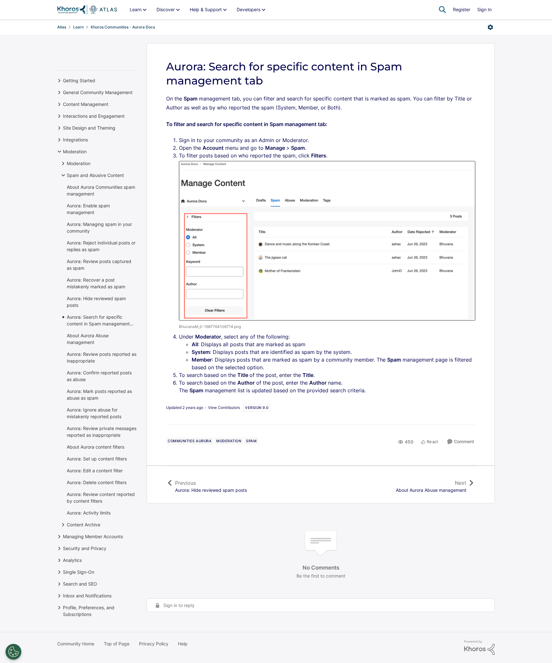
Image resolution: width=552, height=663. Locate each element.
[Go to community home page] (87, 9)
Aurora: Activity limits (89, 512)
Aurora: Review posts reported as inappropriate (101, 357)
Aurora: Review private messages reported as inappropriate (101, 432)
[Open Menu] (490, 27)
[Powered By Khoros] (479, 647)
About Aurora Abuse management (88, 339)
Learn (78, 27)
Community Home (75, 643)
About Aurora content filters (95, 447)
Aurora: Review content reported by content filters (101, 497)
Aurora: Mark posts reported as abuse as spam (99, 394)
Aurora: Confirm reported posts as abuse (99, 376)
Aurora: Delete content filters (96, 482)
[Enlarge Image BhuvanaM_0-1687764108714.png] (327, 241)
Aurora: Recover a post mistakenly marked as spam (96, 283)
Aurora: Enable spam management (88, 209)
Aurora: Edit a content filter (95, 470)
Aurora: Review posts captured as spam (99, 265)
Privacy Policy (153, 643)
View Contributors (224, 407)
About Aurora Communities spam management (101, 190)
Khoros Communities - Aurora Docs (123, 27)
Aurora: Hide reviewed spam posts (96, 302)
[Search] (442, 9)
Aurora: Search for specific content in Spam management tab (98, 320)
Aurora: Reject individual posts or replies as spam (101, 246)
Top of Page (116, 643)
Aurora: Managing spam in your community (99, 227)
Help (183, 643)
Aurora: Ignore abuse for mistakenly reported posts (94, 413)
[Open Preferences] (13, 652)
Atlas (61, 27)
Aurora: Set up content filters (97, 458)
